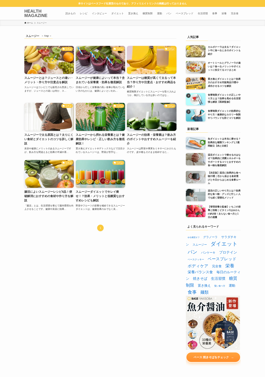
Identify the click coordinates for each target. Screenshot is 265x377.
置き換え (204, 285)
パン (192, 252)
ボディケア (198, 266)
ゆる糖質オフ (194, 237)
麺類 (204, 292)
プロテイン (228, 252)
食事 (192, 292)
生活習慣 (218, 278)
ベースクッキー (196, 259)
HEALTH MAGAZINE (35, 13)
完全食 (217, 266)
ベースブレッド (222, 259)
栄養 (229, 265)
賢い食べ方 (219, 286)
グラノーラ (210, 237)
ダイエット (224, 244)
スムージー (200, 244)
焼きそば (200, 278)
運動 (232, 285)
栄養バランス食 (200, 272)
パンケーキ (208, 252)
